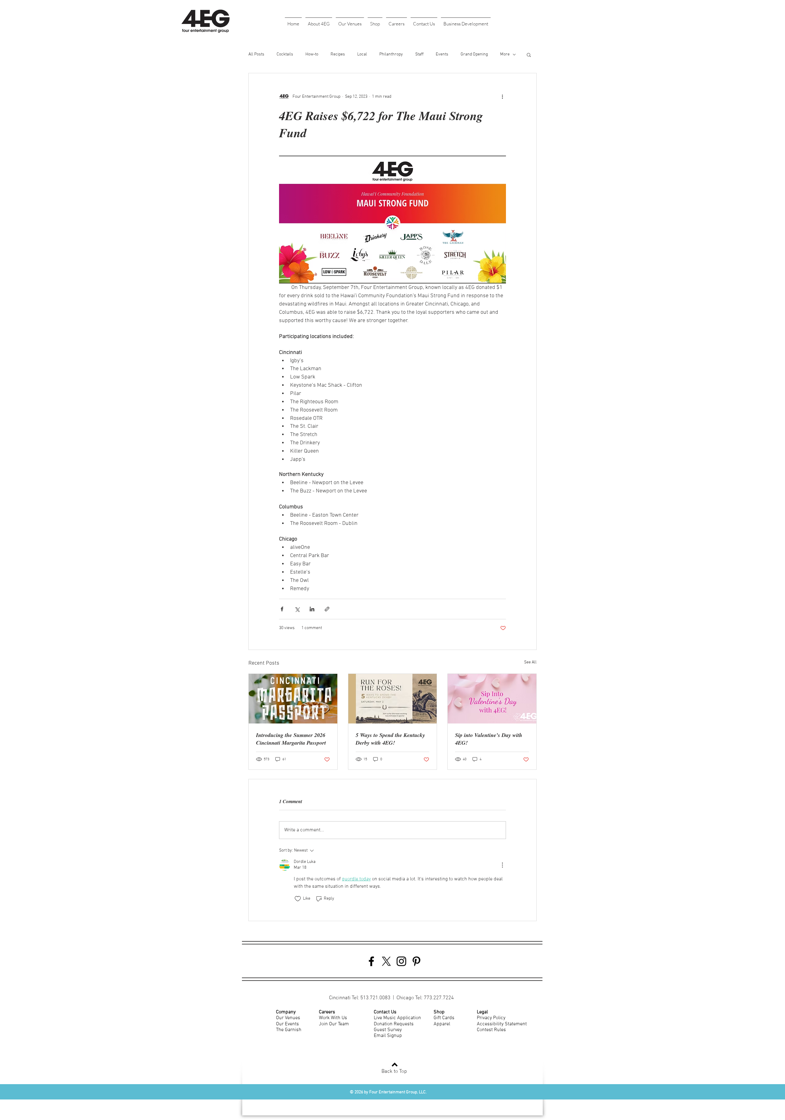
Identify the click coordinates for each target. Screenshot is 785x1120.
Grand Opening (474, 54)
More (505, 54)
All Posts (256, 54)
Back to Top (394, 1072)
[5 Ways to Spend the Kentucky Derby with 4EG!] (392, 698)
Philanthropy (391, 54)
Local (362, 54)
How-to (311, 54)
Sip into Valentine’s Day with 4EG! (488, 738)
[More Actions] (502, 865)
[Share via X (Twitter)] (297, 609)
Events (442, 54)
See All (530, 662)
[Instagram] (401, 961)
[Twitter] (386, 961)
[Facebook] (371, 961)
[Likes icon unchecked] (298, 898)
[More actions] (502, 96)
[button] (319, 21)
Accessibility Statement (502, 1024)
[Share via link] (327, 609)
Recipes (338, 54)
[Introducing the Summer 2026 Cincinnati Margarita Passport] (293, 698)
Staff (419, 54)
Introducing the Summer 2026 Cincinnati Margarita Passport (291, 738)
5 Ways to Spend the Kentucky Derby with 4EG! (390, 738)
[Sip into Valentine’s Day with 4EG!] (492, 698)
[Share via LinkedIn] (312, 609)
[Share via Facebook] (282, 609)
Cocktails (285, 54)
